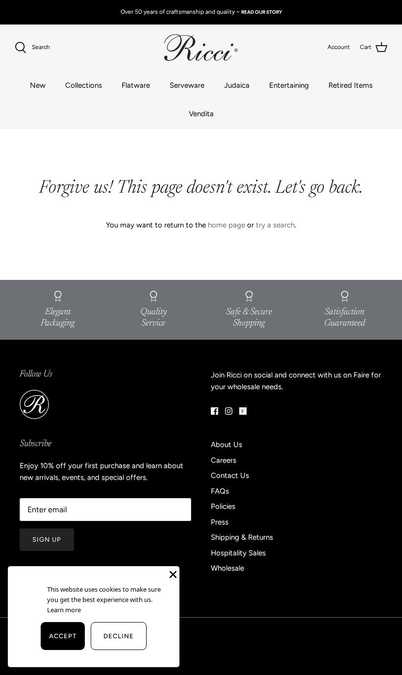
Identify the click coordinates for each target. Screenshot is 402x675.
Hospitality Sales (238, 553)
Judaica (237, 85)
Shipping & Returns (242, 537)
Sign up (46, 539)
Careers (223, 460)
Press (219, 522)
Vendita (201, 113)
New (38, 85)
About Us (226, 444)
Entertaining (289, 85)
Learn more (63, 609)
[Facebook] (214, 411)
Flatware (136, 85)
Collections (83, 85)
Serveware (187, 85)
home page (226, 225)
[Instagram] (228, 411)
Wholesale (227, 568)
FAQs (220, 491)
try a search (275, 225)
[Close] (172, 573)
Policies (223, 506)
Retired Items (350, 85)
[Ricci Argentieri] (201, 47)
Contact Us (230, 475)
